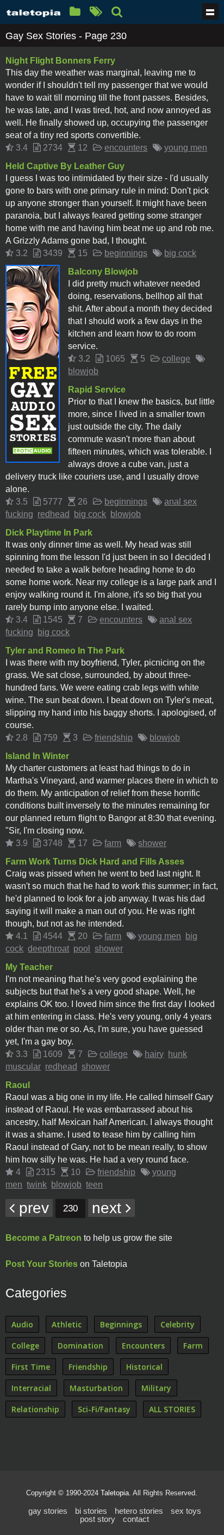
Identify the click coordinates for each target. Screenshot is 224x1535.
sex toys (186, 1511)
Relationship (35, 1409)
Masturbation (96, 1388)
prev (32, 1208)
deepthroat (48, 948)
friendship (114, 737)
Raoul (17, 1085)
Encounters (143, 1345)
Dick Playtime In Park (48, 532)
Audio (22, 1324)
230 (70, 1208)
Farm (193, 1345)
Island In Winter (37, 756)
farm (112, 843)
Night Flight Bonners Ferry (60, 60)
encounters (125, 147)
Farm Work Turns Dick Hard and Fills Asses (94, 861)
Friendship (88, 1367)
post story (97, 1519)
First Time (30, 1367)
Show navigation (210, 11)
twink (37, 1184)
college (176, 358)
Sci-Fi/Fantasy (104, 1409)
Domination (80, 1345)
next (109, 1208)
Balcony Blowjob (103, 271)
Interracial (31, 1388)
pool (81, 948)
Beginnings (121, 1324)
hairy (154, 1054)
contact (136, 1519)
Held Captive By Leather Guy (65, 166)
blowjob (83, 371)
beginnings (125, 253)
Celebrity (177, 1324)
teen (94, 1184)
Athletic (67, 1324)
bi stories (91, 1511)
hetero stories (139, 1511)
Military (156, 1388)
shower (152, 843)
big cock (180, 253)
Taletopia (115, 1493)
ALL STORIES (172, 1409)
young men (185, 147)
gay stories (47, 1511)
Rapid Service (97, 389)
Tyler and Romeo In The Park (65, 650)
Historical (144, 1367)
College (25, 1345)
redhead (54, 514)
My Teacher (29, 967)
